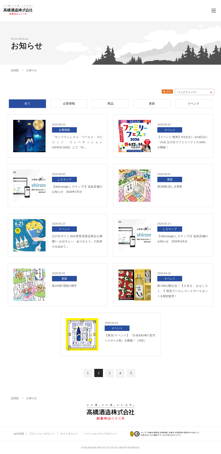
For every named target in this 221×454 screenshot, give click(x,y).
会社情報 (19, 433)
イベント (194, 103)
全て (27, 103)
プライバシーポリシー (42, 433)
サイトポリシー (69, 433)
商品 (110, 103)
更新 (152, 103)
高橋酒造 (18, 9)
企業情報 (69, 103)
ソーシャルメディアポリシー (100, 433)
